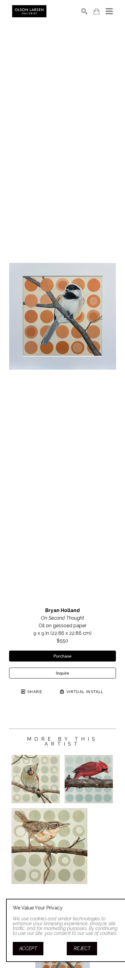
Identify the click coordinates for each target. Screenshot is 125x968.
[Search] (84, 11)
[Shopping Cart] (96, 11)
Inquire (62, 673)
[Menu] (109, 11)
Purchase (62, 656)
